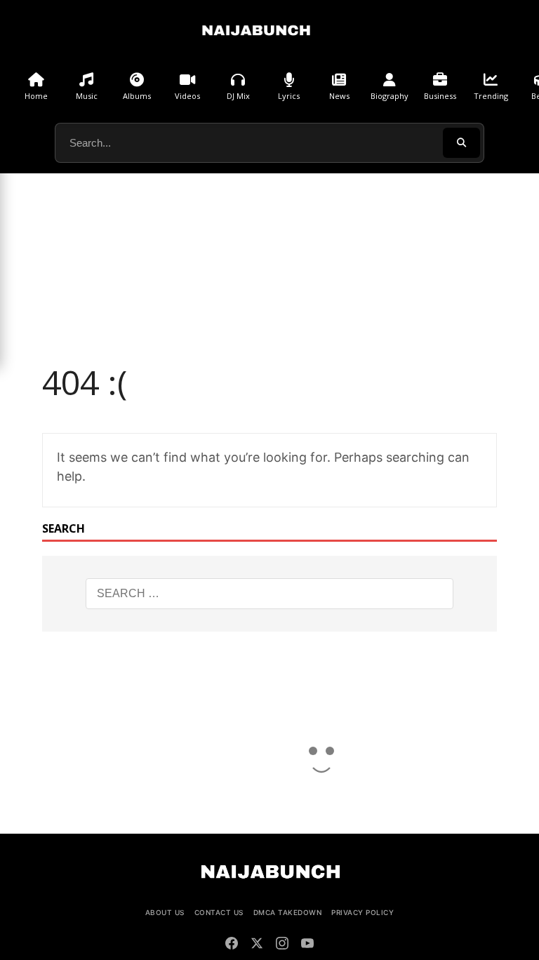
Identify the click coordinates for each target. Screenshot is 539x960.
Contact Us (219, 912)
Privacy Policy (362, 912)
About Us (165, 912)
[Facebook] (231, 945)
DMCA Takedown (287, 912)
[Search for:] (269, 593)
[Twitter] (257, 945)
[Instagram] (282, 945)
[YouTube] (307, 945)
